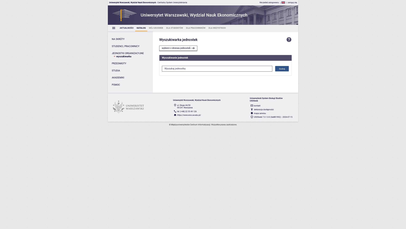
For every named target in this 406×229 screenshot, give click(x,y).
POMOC (116, 84)
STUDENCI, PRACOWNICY (125, 46)
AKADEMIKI (118, 77)
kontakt (257, 106)
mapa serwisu (260, 113)
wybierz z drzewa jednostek (176, 48)
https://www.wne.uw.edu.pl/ (189, 115)
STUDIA (116, 70)
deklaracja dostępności (264, 109)
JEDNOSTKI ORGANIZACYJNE (128, 53)
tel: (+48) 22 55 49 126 (187, 111)
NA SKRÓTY (118, 39)
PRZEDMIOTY (119, 63)
